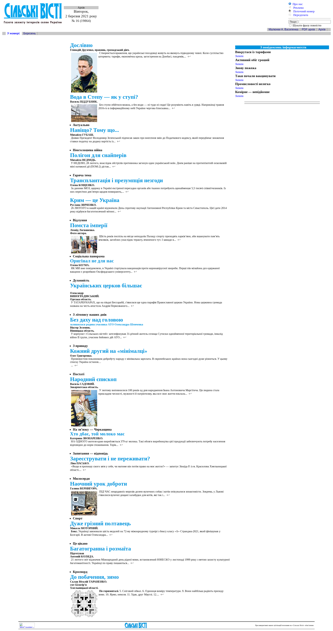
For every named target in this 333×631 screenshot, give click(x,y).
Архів (322, 29)
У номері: (13, 33)
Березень (29, 33)
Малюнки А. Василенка (283, 29)
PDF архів (308, 29)
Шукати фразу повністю (307, 25)
